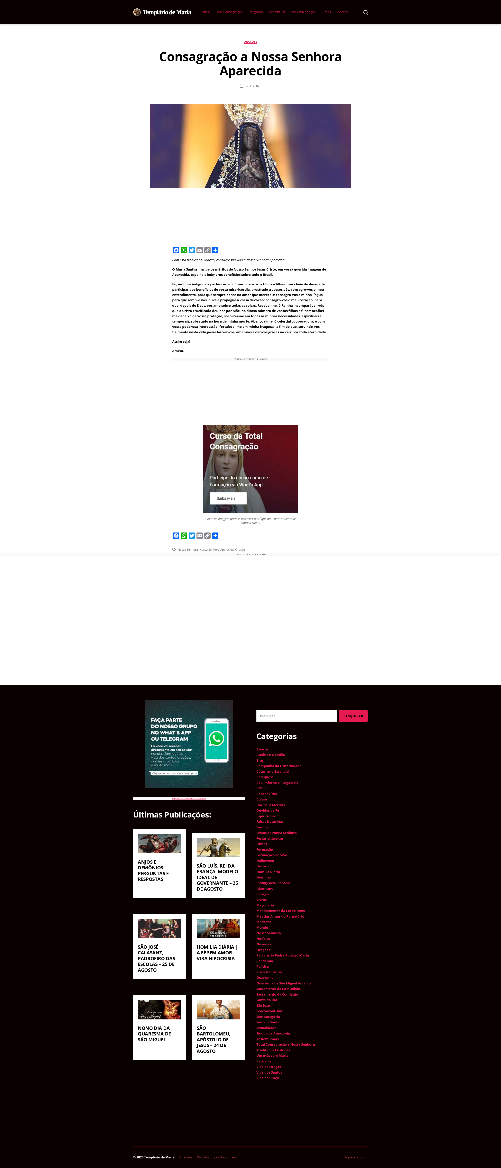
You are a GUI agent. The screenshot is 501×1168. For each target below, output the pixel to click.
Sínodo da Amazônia (273, 1033)
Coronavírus (266, 794)
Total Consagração (229, 12)
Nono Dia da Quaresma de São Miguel (154, 1034)
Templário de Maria (159, 1157)
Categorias (255, 12)
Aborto (262, 749)
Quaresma (265, 977)
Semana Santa (267, 1022)
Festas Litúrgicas (270, 838)
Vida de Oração (268, 1066)
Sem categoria (268, 1016)
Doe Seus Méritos (270, 805)
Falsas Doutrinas (269, 821)
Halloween (265, 860)
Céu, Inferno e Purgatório (277, 782)
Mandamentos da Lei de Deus (280, 910)
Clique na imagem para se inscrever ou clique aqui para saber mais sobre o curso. (250, 521)
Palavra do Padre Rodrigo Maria (282, 955)
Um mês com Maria (272, 1055)
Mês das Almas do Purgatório (280, 916)
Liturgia (262, 894)
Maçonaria (265, 905)
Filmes (261, 844)
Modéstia (264, 922)
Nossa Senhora (188, 549)
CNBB (261, 788)
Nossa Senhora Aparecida (216, 549)
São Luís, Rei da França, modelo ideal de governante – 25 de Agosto (217, 877)
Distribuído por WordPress (217, 1157)
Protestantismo (269, 972)
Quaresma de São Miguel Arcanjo (283, 983)
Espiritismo (265, 816)
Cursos (326, 12)
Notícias (263, 938)
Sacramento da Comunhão (278, 988)
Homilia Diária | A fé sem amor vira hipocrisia (217, 953)
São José (263, 1005)
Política (262, 966)
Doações (185, 1157)
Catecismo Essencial (272, 771)
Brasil (261, 760)
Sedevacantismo (269, 1011)
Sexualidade (266, 1027)
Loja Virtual (276, 12)
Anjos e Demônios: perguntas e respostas (153, 870)
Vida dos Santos (269, 1072)
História (262, 866)
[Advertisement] (250, 216)
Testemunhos (267, 1039)
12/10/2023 (253, 86)
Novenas (263, 944)
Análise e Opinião (270, 754)
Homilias (263, 877)
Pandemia (264, 961)
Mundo (262, 927)
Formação (264, 849)
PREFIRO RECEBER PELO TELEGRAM (189, 799)
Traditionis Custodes (273, 1050)
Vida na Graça (267, 1078)
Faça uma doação (303, 12)
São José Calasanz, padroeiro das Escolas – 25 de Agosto (156, 958)
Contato (342, 12)
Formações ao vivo (271, 855)
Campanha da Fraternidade (278, 766)
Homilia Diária (268, 872)
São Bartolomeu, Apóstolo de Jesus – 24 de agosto (213, 1039)
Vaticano (263, 1061)
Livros (261, 899)
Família (262, 827)
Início (206, 12)
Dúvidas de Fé (267, 810)
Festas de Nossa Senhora (276, 832)
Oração (240, 549)
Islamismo (264, 888)
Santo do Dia (266, 1000)
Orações (250, 41)
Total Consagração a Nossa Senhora (285, 1044)
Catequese (265, 777)
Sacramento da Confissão (277, 994)
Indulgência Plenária (273, 883)
